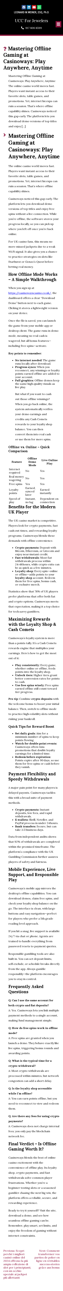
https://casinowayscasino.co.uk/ (29, 293)
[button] (58, 24)
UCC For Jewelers (31, 20)
